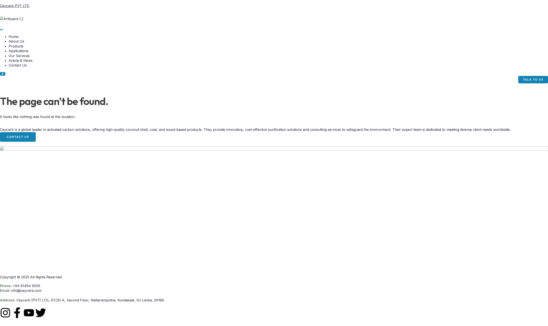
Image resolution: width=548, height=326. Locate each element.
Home (13, 36)
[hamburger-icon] (1, 29)
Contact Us (18, 65)
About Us (16, 41)
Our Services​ (19, 56)
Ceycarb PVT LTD (14, 6)
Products (16, 46)
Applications (18, 51)
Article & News (21, 60)
